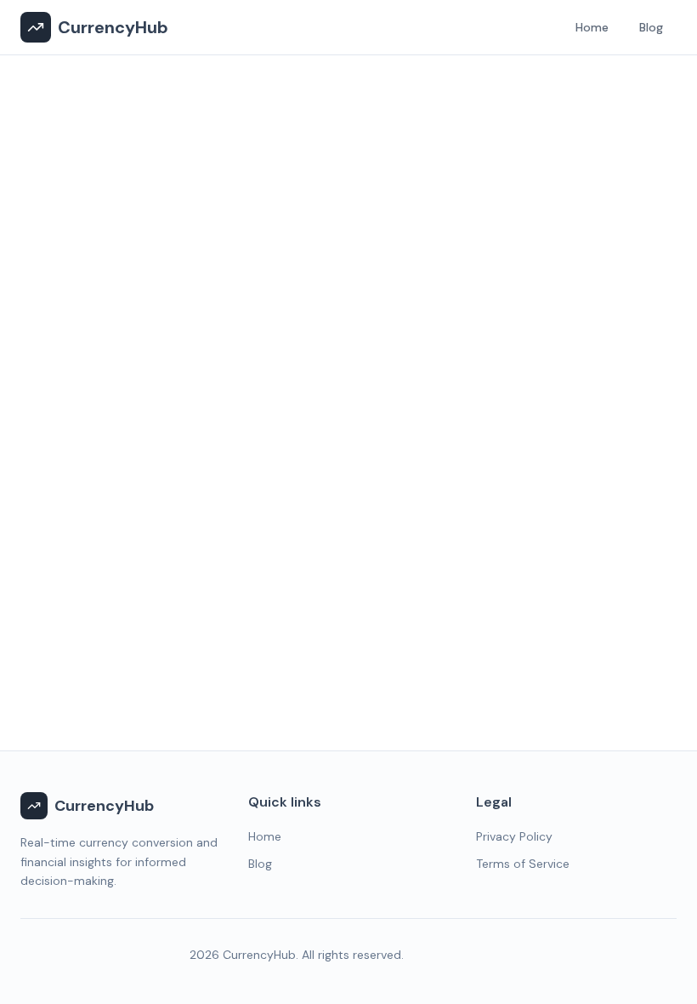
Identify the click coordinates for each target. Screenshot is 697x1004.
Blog (651, 27)
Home (592, 27)
